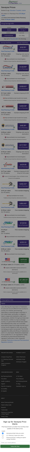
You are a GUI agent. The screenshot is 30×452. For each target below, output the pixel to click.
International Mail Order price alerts (15, 433)
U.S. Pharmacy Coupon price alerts (15, 435)
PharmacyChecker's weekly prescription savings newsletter (16, 438)
